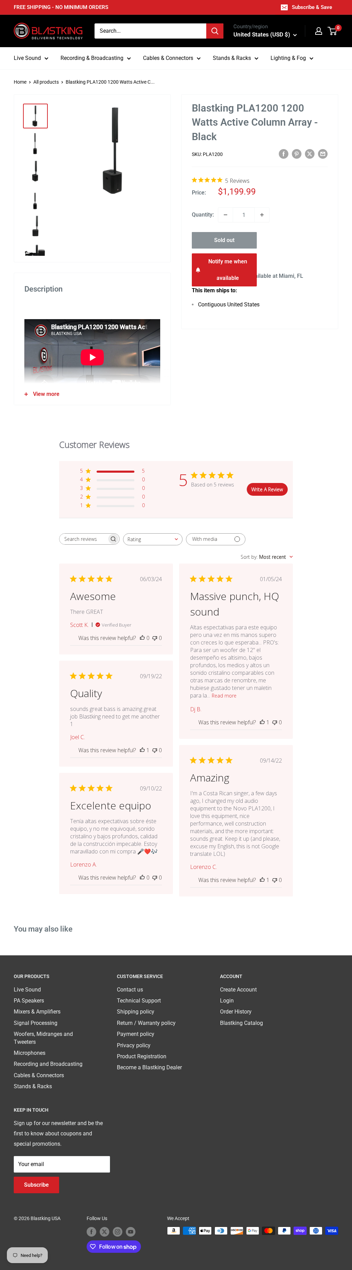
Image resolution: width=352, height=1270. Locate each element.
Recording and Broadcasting (48, 1064)
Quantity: (203, 214)
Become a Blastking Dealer (149, 1067)
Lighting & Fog (288, 58)
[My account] (318, 31)
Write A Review (267, 489)
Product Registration (141, 1056)
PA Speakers (29, 1000)
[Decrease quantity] (225, 215)
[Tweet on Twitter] (310, 154)
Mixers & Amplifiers (37, 1011)
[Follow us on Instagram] (117, 1231)
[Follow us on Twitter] (104, 1231)
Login (227, 1000)
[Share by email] (323, 154)
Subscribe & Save (312, 7)
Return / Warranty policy (146, 1023)
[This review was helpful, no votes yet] (142, 638)
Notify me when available (227, 269)
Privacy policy (134, 1045)
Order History (236, 1011)
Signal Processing (35, 1023)
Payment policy (135, 1034)
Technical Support (139, 1000)
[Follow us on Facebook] (91, 1231)
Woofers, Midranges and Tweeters (43, 1038)
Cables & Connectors (168, 58)
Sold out (224, 240)
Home (20, 82)
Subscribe (36, 1185)
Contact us (130, 989)
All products (46, 82)
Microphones (29, 1053)
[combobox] (150, 31)
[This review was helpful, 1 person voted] (262, 722)
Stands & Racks (232, 58)
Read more (224, 695)
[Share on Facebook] (283, 154)
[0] (332, 31)
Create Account (238, 989)
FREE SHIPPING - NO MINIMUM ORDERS (61, 7)
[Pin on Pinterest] (296, 154)
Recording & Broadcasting (91, 58)
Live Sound (27, 58)
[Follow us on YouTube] (130, 1231)
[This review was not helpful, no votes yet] (154, 638)
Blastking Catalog (241, 1023)
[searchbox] (83, 539)
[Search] (214, 31)
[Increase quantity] (262, 215)
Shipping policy (135, 1011)
